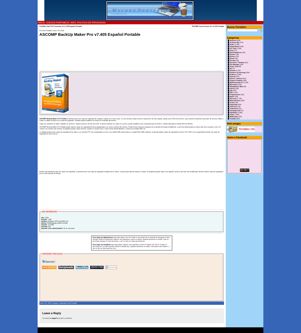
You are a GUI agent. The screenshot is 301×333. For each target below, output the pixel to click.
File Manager (234, 64)
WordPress (150, 331)
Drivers (232, 56)
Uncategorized (235, 110)
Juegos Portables (236, 80)
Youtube (233, 118)
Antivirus (233, 40)
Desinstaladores (236, 52)
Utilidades (233, 112)
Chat (231, 50)
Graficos (233, 74)
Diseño (232, 54)
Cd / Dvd (233, 48)
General (233, 70)
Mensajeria (234, 84)
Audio (232, 44)
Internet (232, 76)
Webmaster (234, 116)
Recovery (233, 98)
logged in (54, 318)
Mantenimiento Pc (236, 82)
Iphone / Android (236, 78)
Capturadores (235, 46)
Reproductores (235, 100)
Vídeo (232, 114)
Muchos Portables (149, 329)
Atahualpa (159, 331)
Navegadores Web (236, 86)
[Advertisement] (109, 53)
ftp (231, 68)
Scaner (232, 102)
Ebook (232, 58)
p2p (231, 90)
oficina (232, 88)
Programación (235, 94)
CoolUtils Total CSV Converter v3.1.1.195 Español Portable (60, 26)
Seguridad (62, 303)
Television (233, 106)
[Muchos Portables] (150, 10)
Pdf (231, 92)
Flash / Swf (234, 66)
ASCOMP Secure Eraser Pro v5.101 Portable (208, 26)
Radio (232, 96)
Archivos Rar (234, 42)
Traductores (234, 108)
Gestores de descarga (238, 72)
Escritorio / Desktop (237, 62)
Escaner (233, 60)
